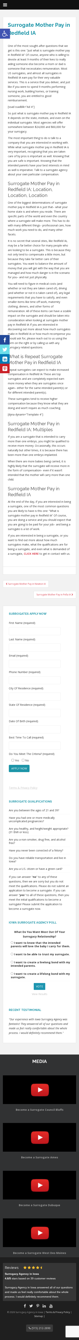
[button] (5, 34)
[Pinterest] (5, 368)
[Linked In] (5, 359)
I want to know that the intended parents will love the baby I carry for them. (40, 944)
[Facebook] (5, 340)
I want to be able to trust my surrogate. (42, 954)
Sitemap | (39, 1316)
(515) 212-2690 (40, 1328)
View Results (39, 994)
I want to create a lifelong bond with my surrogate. (40, 975)
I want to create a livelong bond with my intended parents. (40, 964)
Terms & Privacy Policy (23, 788)
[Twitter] (5, 349)
